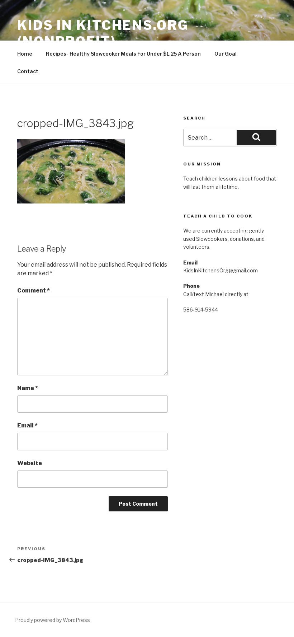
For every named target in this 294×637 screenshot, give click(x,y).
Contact (27, 71)
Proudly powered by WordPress (52, 620)
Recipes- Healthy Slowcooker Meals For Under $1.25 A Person (123, 54)
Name (27, 388)
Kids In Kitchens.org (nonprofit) (103, 33)
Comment (33, 290)
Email (27, 425)
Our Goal (225, 54)
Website (29, 463)
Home (24, 54)
